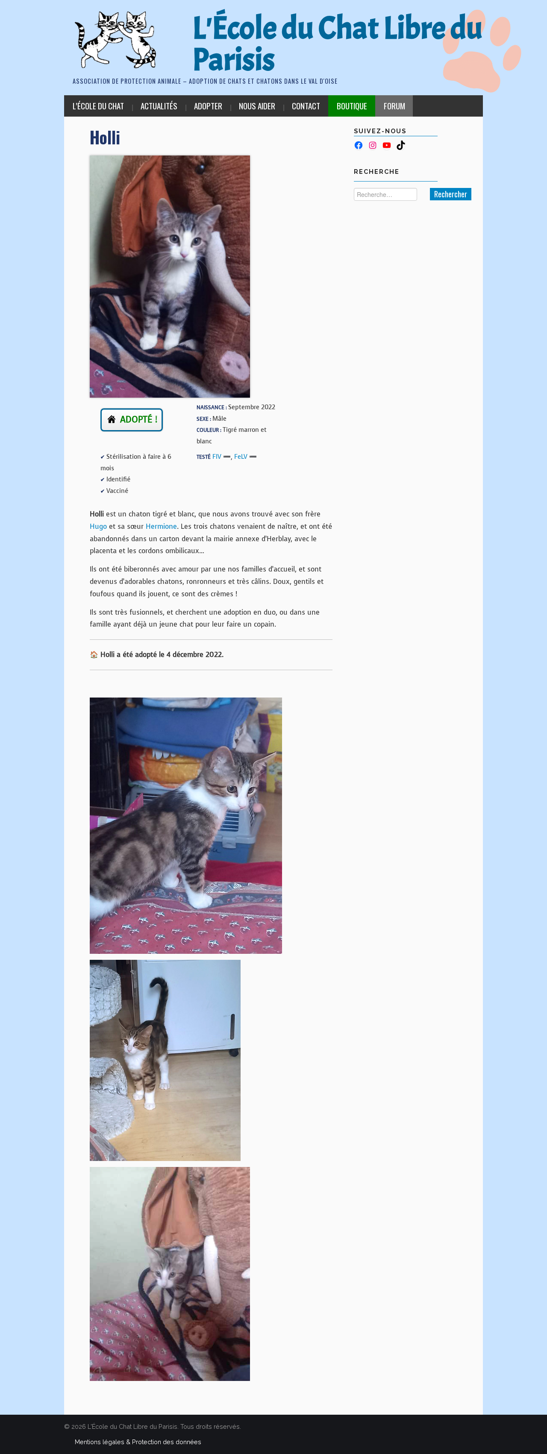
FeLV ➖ (245, 456)
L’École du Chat (98, 106)
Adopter (208, 106)
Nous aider (257, 106)
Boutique (352, 106)
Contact (306, 106)
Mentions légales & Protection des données (138, 1441)
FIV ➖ (221, 456)
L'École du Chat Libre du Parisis (337, 44)
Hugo (98, 526)
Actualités (159, 106)
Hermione (161, 526)
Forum (394, 106)
